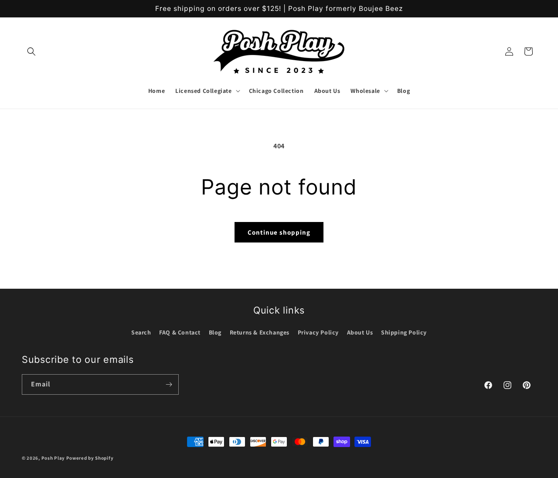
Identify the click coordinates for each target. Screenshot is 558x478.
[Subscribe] (168, 384)
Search (141, 332)
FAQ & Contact (180, 332)
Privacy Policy (318, 332)
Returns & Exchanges (259, 332)
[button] (31, 51)
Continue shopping (279, 232)
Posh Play (53, 458)
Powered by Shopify (90, 458)
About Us (360, 332)
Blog (215, 332)
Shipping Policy (404, 332)
